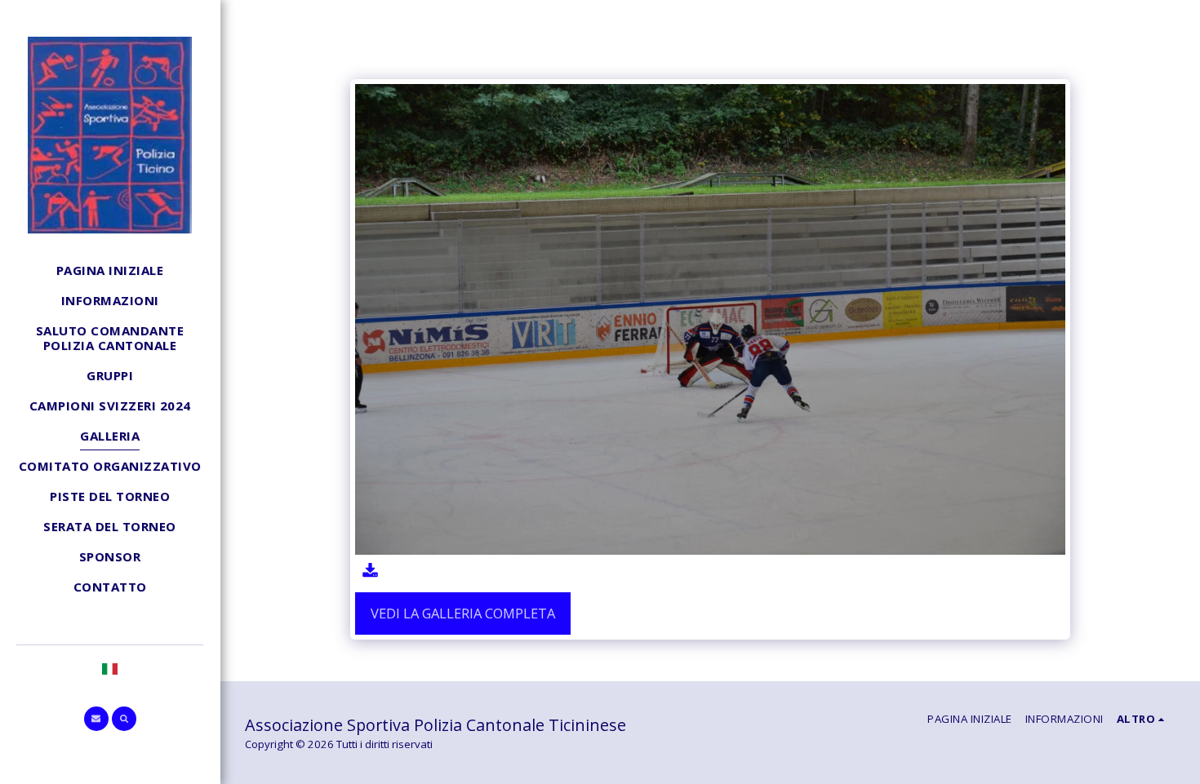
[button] (96, 718)
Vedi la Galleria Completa (463, 613)
